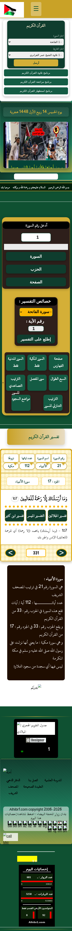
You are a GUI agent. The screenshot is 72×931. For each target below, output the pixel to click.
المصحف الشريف (13, 789)
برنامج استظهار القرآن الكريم (36, 90)
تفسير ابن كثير (14, 515)
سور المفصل (37, 378)
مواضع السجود (21, 398)
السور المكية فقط (37, 362)
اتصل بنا (33, 780)
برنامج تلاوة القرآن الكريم (36, 72)
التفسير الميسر (35, 515)
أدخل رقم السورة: (36, 225)
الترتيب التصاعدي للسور (15, 383)
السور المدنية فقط (15, 362)
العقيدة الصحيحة (33, 786)
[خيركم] (36, 687)
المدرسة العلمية (53, 780)
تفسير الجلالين (57, 515)
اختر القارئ (58, 48)
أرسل (36, 62)
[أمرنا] (36, 771)
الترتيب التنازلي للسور (53, 402)
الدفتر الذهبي (13, 780)
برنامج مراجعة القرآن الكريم (36, 81)
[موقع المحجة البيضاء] (36, 146)
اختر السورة (58, 35)
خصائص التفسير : (35, 301)
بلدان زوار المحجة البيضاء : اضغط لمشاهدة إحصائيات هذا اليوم (35, 816)
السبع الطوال (58, 378)
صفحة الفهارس (58, 362)
